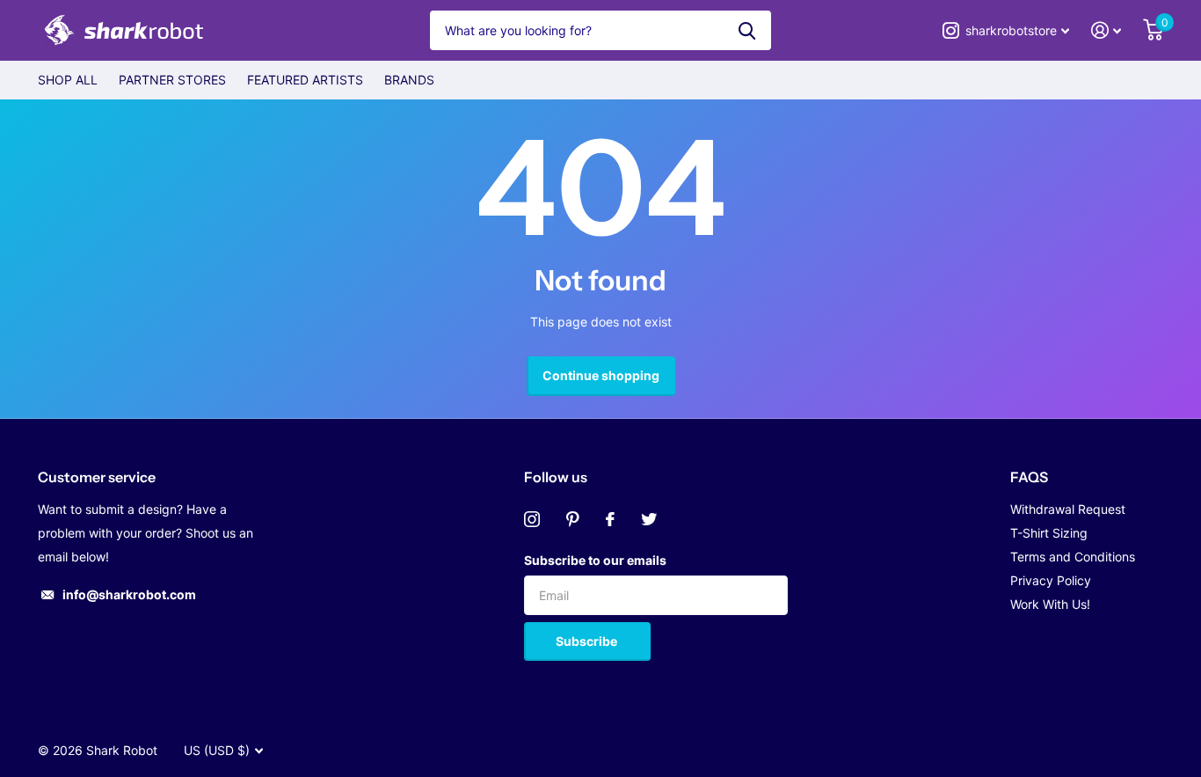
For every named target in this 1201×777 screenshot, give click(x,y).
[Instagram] (532, 519)
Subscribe (588, 641)
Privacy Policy (1050, 580)
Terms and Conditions (1072, 556)
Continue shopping (600, 375)
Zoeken (747, 30)
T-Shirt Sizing (1049, 532)
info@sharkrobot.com (129, 594)
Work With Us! (1050, 604)
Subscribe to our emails (595, 560)
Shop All (68, 79)
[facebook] (610, 519)
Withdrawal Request (1067, 509)
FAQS (1029, 477)
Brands (409, 79)
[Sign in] (1106, 30)
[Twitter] (649, 519)
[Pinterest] (572, 519)
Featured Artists (305, 79)
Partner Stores (172, 79)
